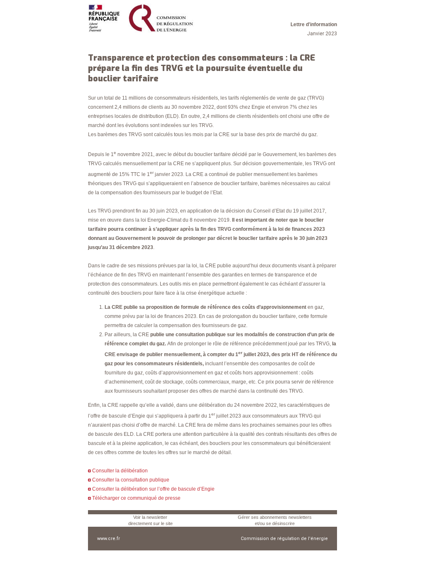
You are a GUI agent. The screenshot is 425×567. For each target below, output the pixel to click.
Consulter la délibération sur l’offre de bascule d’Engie (153, 489)
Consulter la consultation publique (130, 480)
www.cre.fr (108, 538)
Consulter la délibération (120, 471)
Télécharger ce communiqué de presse (136, 498)
